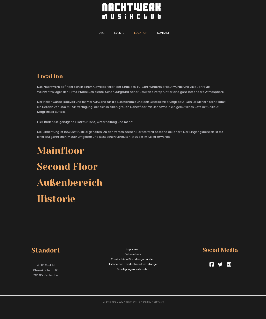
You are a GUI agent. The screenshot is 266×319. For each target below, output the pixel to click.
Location (140, 33)
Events (119, 33)
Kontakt (163, 33)
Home (101, 33)
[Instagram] (229, 264)
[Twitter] (220, 264)
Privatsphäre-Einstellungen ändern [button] (133, 259)
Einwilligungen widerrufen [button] (133, 269)
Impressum (133, 249)
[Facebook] (211, 264)
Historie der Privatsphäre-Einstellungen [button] (133, 264)
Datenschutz (133, 254)
